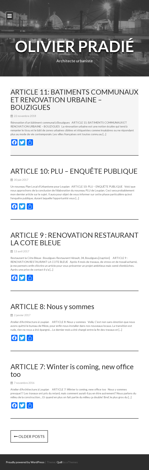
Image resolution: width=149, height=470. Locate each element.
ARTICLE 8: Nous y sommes (52, 306)
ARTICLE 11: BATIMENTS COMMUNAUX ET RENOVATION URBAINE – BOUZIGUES (74, 99)
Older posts (31, 436)
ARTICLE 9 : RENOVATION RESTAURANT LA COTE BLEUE (74, 239)
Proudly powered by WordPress (25, 462)
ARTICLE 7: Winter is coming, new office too (72, 370)
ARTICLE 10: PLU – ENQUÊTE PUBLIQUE (74, 171)
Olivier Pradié (74, 46)
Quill (59, 462)
